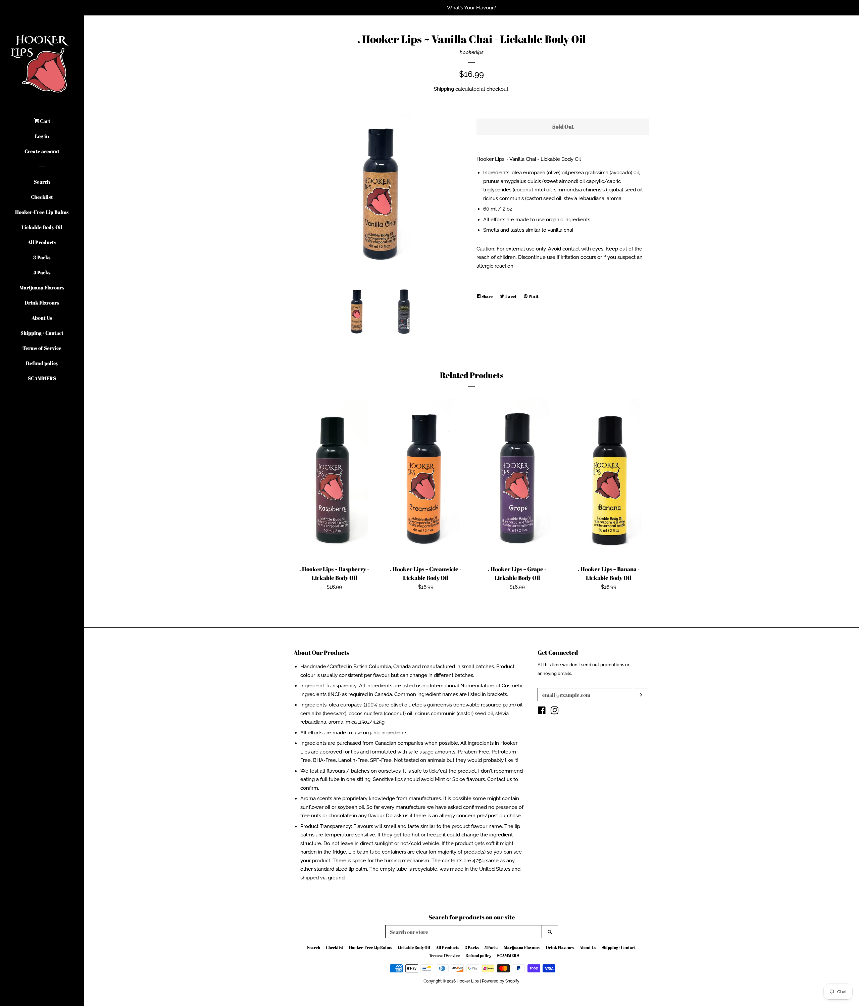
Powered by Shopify (500, 981)
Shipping (444, 89)
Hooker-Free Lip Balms (42, 212)
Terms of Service (41, 348)
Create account (41, 151)
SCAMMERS (42, 378)
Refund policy (42, 363)
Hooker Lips (468, 981)
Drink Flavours (41, 302)
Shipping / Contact (41, 332)
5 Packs (42, 272)
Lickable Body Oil (41, 227)
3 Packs (42, 257)
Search (42, 181)
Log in (42, 136)
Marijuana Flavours (41, 287)
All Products (42, 242)
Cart (44, 121)
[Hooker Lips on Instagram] (555, 712)
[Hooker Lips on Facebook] (542, 712)
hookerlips (472, 52)
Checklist (42, 196)
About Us (42, 317)
